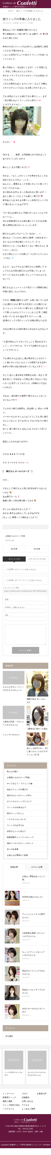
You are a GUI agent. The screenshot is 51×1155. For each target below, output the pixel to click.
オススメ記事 (37, 867)
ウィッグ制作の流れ (11, 1105)
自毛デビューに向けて (16, 831)
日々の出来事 (12, 849)
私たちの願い (12, 771)
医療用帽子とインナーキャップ (20, 837)
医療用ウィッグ (9, 1097)
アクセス (25, 1105)
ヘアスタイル (8, 1109)
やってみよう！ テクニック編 (19, 783)
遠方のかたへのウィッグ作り (19, 795)
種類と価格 (7, 1101)
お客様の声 (41, 1094)
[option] (14, 1066)
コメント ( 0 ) (14, 559)
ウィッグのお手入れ (15, 825)
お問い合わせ (27, 1101)
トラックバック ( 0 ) (37, 559)
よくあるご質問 (28, 1109)
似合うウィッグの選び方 (17, 789)
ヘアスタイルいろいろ (16, 819)
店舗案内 (25, 1097)
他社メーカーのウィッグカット (20, 843)
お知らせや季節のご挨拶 (17, 855)
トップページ (8, 1094)
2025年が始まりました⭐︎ (32, 897)
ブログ (24, 1094)
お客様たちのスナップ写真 (23, 23)
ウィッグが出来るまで (16, 807)
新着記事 (14, 867)
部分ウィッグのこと (15, 813)
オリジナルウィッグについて (19, 801)
